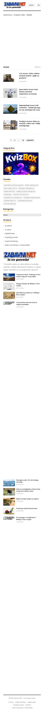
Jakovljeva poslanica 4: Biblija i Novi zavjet (28, 294)
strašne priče (10, 201)
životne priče (10, 204)
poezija (7, 194)
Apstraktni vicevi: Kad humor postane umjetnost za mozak (28, 91)
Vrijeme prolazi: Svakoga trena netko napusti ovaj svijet (28, 275)
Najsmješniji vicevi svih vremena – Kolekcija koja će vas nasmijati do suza (29, 107)
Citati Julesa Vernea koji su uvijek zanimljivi (26, 303)
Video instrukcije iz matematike (17, 245)
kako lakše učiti (10, 188)
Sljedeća (30, 140)
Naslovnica (7, 15)
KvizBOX (8, 226)
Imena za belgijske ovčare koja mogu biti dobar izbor (28, 490)
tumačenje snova (25, 201)
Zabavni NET (18, 698)
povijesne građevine (31, 198)
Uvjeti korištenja (11, 241)
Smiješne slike (19, 15)
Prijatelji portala (11, 237)
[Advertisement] (22, 41)
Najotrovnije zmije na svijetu (27, 499)
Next (37, 67)
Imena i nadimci (31, 185)
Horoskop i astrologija (13, 185)
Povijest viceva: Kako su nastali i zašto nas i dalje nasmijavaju (29, 123)
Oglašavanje (10, 233)
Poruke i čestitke (20, 194)
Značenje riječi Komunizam (26, 508)
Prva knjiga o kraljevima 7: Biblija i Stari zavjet (26, 518)
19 (23, 140)
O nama (8, 229)
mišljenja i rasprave (26, 188)
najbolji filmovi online (26, 191)
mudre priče (9, 191)
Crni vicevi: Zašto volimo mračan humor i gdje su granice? (29, 75)
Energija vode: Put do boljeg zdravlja (27, 481)
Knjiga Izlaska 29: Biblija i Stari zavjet (28, 285)
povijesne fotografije (13, 198)
